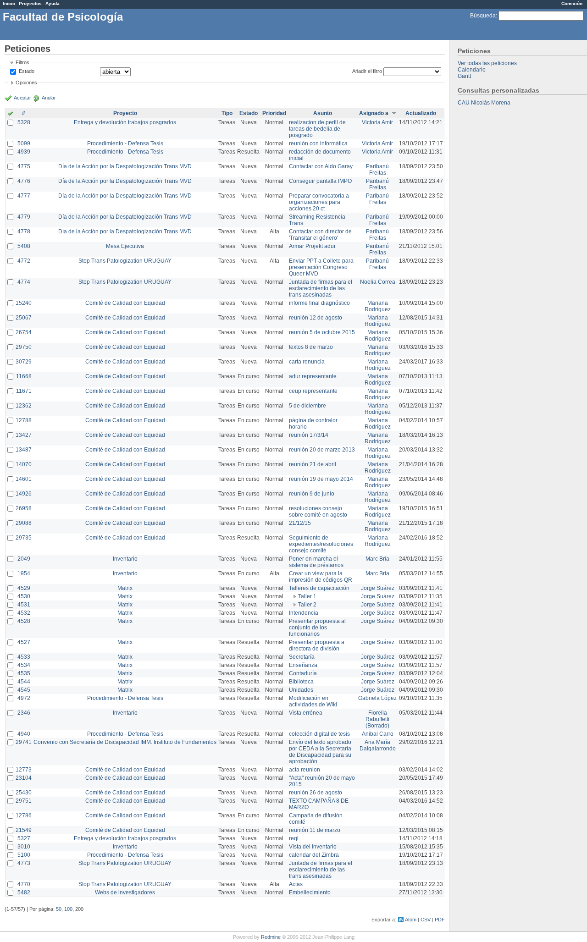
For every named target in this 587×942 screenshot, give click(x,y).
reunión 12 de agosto (315, 317)
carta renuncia (307, 361)
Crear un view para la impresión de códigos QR (320, 576)
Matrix (125, 588)
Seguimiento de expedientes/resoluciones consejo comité (321, 544)
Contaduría (303, 673)
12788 (24, 420)
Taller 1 (307, 596)
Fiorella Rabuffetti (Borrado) (377, 719)
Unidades (301, 690)
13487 (24, 449)
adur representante (313, 376)
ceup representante (313, 391)
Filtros (22, 62)
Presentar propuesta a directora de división (316, 645)
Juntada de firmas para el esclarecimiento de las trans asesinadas (320, 288)
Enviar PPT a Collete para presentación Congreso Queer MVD (321, 267)
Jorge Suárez (377, 588)
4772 (23, 261)
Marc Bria (377, 559)
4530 (23, 596)
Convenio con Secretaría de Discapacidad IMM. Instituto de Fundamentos (124, 742)
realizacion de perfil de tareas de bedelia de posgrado (317, 128)
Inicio (9, 3)
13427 (24, 435)
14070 (24, 464)
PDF (440, 919)
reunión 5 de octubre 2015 (322, 332)
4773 (23, 863)
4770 (23, 884)
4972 (23, 698)
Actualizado (420, 113)
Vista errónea (305, 713)
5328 (23, 122)
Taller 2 (307, 604)
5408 (23, 246)
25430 (24, 792)
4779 (23, 217)
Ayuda (52, 3)
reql (294, 838)
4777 (23, 196)
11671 (24, 391)
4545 (23, 690)
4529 (23, 588)
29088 (24, 523)
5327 (23, 838)
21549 (24, 830)
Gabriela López (377, 698)
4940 (23, 734)
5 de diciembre (307, 405)
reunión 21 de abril (312, 464)
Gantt (464, 76)
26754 (24, 332)
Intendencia (303, 613)
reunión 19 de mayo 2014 (321, 479)
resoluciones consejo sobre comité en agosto (318, 511)
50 (58, 909)
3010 (23, 846)
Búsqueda (483, 15)
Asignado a (373, 113)
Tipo (227, 113)
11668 (24, 376)
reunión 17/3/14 (308, 435)
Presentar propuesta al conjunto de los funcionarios (317, 627)
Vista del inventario (313, 846)
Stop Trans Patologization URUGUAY (125, 261)
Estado (26, 71)
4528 (23, 621)
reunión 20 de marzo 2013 (322, 449)
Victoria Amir (377, 122)
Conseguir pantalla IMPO (320, 181)
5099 (23, 143)
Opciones (26, 82)
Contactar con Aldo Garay (321, 166)
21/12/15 (300, 523)
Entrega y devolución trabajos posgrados (125, 122)
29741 (24, 742)
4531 (23, 604)
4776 (23, 181)
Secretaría (302, 657)
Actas (296, 884)
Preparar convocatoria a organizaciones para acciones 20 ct (319, 202)
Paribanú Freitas (377, 169)
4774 (23, 282)
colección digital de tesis (319, 734)
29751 (24, 801)
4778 (23, 231)
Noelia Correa (377, 282)
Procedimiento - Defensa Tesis (125, 143)
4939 (23, 152)
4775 (23, 166)
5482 (23, 892)
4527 (23, 642)
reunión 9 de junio (311, 493)
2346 (23, 713)
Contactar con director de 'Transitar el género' (320, 234)
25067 (24, 317)
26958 (24, 508)
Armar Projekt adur (312, 246)
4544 (23, 681)
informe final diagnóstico (319, 303)
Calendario (472, 69)
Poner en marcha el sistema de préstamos (316, 562)
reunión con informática (318, 143)
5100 (23, 855)
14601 (24, 479)
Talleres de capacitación (319, 588)
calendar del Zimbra (314, 855)
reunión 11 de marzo (314, 830)
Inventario (125, 559)
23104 (24, 778)
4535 (23, 673)
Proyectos (30, 3)
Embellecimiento (310, 892)
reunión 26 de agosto (315, 792)
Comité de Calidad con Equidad (125, 303)
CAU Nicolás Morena (484, 102)
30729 (24, 361)
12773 (24, 769)
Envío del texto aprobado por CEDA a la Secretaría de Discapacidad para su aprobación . (320, 752)
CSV (426, 919)
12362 (24, 405)
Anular (49, 97)
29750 (24, 347)
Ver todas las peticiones (487, 63)
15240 (24, 303)
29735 (24, 537)
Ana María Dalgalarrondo (378, 745)
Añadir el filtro (367, 71)
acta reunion (304, 769)
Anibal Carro (377, 734)
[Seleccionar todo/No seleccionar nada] (10, 114)
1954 (23, 573)
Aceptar (22, 97)
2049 (23, 559)
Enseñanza (303, 665)
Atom (410, 919)
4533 (23, 657)
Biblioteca (301, 681)
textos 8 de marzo (311, 347)
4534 (23, 665)
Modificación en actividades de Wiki (313, 701)
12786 (24, 815)
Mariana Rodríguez (378, 306)
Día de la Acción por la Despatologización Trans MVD (125, 166)
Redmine (271, 937)
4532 (23, 613)
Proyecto (125, 113)
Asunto (322, 113)
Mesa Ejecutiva (125, 246)
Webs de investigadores (125, 892)
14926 (24, 493)
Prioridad (274, 113)
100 (68, 909)
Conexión (571, 3)
